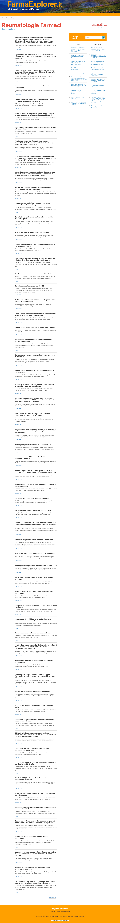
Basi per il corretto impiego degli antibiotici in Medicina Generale (78, 103)
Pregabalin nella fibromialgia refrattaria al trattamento (35, 553)
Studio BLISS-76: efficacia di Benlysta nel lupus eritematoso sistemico (32, 778)
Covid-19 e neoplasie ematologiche (96, 106)
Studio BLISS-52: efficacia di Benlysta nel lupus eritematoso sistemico (32, 868)
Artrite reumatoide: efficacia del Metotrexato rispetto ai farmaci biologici (35, 485)
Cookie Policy (65, 920)
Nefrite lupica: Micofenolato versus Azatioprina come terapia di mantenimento (35, 300)
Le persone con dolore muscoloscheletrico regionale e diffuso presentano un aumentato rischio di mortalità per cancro (35, 853)
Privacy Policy (56, 920)
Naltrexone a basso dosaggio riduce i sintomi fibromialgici (32, 837)
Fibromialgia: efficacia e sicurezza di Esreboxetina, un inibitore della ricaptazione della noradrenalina (35, 259)
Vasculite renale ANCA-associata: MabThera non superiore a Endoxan (33, 457)
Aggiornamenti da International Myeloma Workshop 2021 (97, 74)
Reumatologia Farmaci (31, 25)
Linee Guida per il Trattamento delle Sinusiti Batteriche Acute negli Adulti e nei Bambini (79, 78)
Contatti (58, 911)
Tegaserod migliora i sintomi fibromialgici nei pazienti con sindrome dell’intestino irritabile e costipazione (35, 822)
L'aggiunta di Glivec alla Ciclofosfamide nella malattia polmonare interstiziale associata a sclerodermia (35, 882)
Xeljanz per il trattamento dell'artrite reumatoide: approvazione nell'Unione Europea (33, 188)
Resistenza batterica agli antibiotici (77, 98)
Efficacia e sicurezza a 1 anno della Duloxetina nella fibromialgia (34, 592)
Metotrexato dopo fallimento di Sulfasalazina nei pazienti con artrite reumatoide (33, 620)
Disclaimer (81, 916)
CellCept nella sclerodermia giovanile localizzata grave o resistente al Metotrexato (35, 808)
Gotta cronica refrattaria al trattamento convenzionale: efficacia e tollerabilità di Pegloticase (35, 314)
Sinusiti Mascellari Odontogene (76, 68)
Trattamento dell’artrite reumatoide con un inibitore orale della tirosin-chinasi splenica (34, 385)
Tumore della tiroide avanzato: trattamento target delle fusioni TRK (98, 49)
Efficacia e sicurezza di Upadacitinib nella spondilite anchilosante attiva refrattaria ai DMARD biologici (34, 114)
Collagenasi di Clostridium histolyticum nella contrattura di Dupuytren (32, 749)
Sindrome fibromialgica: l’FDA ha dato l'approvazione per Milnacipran (35, 794)
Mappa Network (65, 911)
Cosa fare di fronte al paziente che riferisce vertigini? (77, 92)
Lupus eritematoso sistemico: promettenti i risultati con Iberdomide (36, 86)
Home (3, 18)
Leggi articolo (18, 49)
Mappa (8, 18)
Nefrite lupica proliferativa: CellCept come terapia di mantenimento (34, 371)
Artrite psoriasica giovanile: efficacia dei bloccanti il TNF (36, 565)
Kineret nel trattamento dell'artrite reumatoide (32, 691)
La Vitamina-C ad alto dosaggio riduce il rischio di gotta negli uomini (36, 606)
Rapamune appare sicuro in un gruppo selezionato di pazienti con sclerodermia (35, 720)
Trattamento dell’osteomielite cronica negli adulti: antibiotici (34, 578)
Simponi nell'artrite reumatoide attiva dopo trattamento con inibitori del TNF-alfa (35, 763)
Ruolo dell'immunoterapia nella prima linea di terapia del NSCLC (98, 81)
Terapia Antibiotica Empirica (78, 73)
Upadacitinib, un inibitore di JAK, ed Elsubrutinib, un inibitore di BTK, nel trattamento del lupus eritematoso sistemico (35, 56)
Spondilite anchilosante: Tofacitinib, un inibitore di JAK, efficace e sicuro (35, 128)
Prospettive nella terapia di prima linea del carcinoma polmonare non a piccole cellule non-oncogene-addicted (98, 100)
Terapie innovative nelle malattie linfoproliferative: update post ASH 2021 (98, 63)
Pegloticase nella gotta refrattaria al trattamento (33, 510)
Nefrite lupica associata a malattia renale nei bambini (35, 327)
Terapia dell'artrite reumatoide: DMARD (29, 286)
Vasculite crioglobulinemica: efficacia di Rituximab (34, 540)
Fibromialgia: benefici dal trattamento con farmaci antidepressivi (34, 661)
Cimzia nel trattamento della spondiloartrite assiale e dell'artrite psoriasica (35, 245)
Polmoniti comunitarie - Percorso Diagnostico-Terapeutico (77, 57)
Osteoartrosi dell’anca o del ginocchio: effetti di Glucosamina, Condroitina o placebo (32, 414)
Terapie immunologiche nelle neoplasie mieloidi (97, 68)
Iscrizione (100, 28)
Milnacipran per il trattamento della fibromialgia (33, 445)
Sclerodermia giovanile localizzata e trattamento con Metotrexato (35, 356)
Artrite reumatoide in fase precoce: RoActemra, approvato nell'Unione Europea (32, 204)
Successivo (52, 897)
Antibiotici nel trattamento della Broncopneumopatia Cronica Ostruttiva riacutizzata (78, 49)
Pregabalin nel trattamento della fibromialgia (32, 232)
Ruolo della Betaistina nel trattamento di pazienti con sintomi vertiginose (78, 86)
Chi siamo (52, 911)
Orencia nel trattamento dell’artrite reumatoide (32, 633)
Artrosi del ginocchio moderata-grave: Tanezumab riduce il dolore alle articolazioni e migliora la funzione (35, 471)
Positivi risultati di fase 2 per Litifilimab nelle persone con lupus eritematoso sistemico (35, 100)
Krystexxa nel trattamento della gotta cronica (32, 498)
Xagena (13, 18)
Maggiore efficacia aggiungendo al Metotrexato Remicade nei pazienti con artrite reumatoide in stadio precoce (35, 676)
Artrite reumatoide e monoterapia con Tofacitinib (33, 274)
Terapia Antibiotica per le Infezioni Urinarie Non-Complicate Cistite (78, 63)
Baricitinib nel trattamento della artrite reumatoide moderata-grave (34, 218)
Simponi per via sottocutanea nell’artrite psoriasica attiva (34, 706)
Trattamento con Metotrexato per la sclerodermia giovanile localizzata (33, 340)
